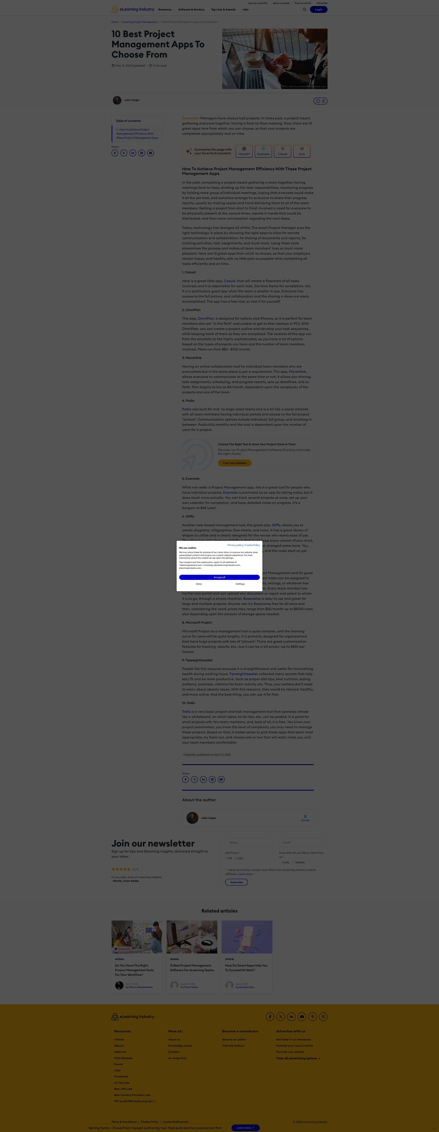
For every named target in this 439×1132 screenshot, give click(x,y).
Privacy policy (235, 545)
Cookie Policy (252, 545)
